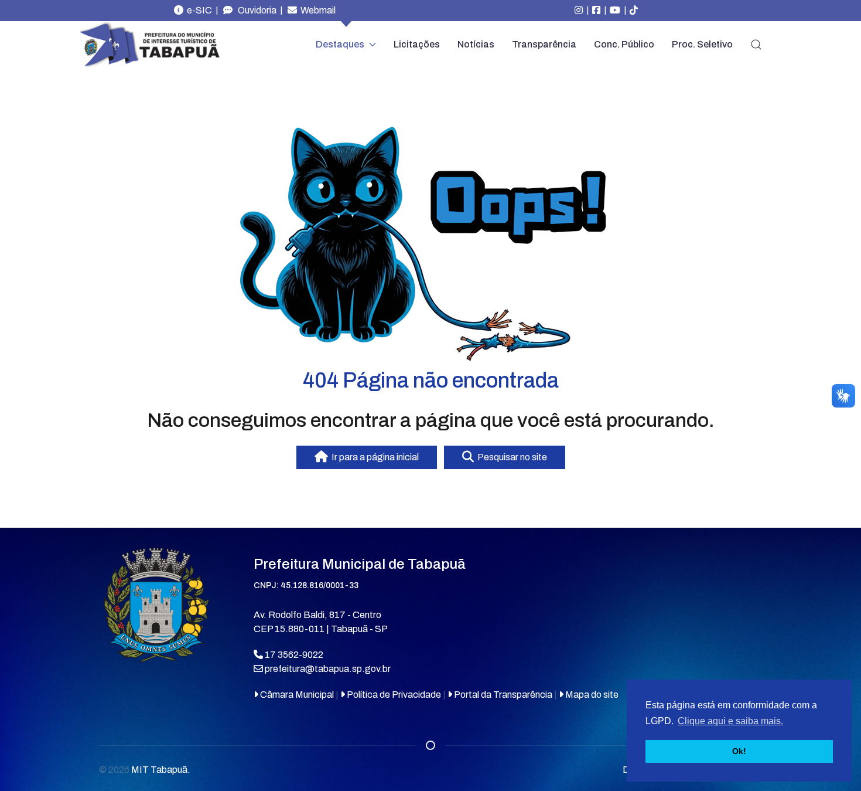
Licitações (417, 44)
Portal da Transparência (502, 695)
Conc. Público (624, 44)
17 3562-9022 (293, 655)
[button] (756, 44)
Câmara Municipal (296, 695)
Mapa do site (591, 695)
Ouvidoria (254, 10)
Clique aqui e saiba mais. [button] (730, 721)
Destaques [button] (340, 44)
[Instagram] (579, 10)
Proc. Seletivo (702, 44)
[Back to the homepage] (149, 45)
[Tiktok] (634, 10)
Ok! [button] (739, 751)
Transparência (544, 44)
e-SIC (197, 10)
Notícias (475, 44)
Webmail (316, 10)
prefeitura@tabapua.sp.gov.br (328, 669)
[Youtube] (615, 10)
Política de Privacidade (393, 695)
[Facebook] (596, 10)
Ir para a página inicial (373, 457)
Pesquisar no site (510, 457)
